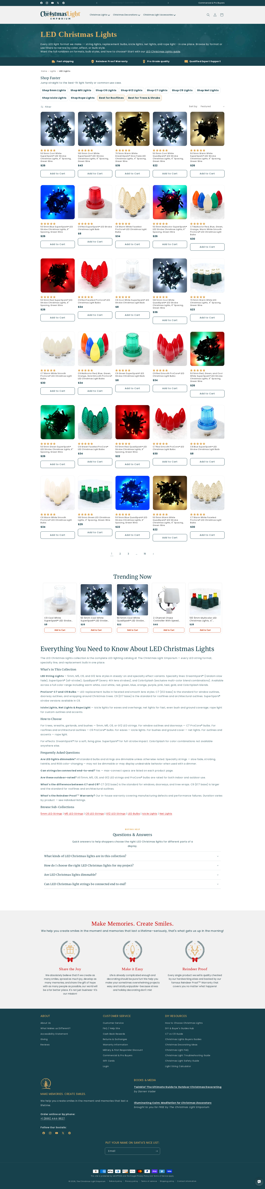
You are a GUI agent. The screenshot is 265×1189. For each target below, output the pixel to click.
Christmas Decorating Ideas (181, 1044)
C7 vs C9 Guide (174, 1033)
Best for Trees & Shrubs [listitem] (144, 98)
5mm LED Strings (51, 813)
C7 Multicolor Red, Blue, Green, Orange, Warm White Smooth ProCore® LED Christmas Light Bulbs (206, 231)
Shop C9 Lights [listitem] (182, 90)
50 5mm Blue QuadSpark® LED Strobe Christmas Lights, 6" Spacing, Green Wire (131, 520)
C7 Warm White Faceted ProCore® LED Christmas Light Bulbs (205, 520)
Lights (53, 71)
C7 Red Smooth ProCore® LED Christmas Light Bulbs (168, 448)
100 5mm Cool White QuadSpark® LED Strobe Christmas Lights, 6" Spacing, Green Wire (168, 304)
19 (145, 553)
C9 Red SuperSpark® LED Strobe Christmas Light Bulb (95, 228)
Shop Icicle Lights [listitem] (54, 98)
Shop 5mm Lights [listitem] (54, 90)
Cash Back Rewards (114, 1033)
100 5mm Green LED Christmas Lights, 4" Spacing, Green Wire (94, 518)
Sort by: (193, 106)
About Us (45, 1023)
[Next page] (153, 554)
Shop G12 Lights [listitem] (131, 90)
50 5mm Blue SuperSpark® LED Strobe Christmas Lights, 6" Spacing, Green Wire (56, 229)
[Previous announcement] (96, 3)
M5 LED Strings (73, 813)
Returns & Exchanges (115, 1039)
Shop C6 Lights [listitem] (106, 90)
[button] (208, 15)
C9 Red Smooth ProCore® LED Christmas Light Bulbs (168, 374)
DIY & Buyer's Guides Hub (179, 1028)
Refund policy (115, 1181)
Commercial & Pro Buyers (117, 1055)
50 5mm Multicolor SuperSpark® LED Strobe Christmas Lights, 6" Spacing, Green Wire (170, 229)
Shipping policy (167, 1181)
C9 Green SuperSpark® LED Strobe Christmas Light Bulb (130, 374)
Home (44, 71)
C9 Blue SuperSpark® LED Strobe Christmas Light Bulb (205, 448)
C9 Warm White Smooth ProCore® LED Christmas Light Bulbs (56, 520)
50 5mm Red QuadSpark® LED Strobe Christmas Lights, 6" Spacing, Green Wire (131, 449)
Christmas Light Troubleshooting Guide (187, 1055)
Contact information (186, 1181)
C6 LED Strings (94, 813)
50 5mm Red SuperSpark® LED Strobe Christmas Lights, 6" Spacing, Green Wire (56, 303)
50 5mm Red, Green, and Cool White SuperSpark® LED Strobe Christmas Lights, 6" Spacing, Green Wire (206, 377)
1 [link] (111, 553)
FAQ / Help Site (111, 1028)
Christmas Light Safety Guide (182, 1060)
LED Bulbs (134, 813)
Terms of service (149, 1181)
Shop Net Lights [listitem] (208, 90)
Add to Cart (59, 630)
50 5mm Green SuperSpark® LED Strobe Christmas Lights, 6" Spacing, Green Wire (56, 449)
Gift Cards (109, 1060)
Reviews (45, 1044)
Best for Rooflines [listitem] (111, 98)
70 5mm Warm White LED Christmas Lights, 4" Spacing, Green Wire (205, 303)
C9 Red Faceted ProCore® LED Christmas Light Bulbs (94, 301)
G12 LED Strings (115, 813)
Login (106, 1066)
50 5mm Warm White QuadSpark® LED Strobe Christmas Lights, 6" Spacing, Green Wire (168, 521)
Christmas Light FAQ (176, 1050)
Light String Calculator (178, 1066)
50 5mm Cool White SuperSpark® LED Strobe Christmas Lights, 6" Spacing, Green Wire (55, 157)
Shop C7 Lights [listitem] (157, 90)
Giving (44, 1039)
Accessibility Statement (54, 1033)
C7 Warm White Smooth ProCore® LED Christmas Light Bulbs (56, 376)
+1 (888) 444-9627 (52, 1118)
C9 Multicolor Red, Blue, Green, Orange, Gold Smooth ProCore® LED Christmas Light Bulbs (95, 376)
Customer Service (113, 1023)
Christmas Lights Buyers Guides (183, 1039)
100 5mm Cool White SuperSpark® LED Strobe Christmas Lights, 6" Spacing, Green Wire (93, 157)
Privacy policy (131, 1181)
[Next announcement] (168, 3)
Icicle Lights (149, 813)
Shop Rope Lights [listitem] (83, 98)
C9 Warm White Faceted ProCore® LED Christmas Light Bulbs (131, 229)
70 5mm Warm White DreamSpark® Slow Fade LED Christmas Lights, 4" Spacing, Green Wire (130, 157)
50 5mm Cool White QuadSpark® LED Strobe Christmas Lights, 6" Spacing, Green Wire (168, 157)
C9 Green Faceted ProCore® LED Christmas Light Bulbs (93, 448)
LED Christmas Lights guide (163, 51)
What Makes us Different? (55, 1028)
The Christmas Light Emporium (91, 1181)
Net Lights (165, 813)
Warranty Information (115, 1044)
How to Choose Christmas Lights (184, 1023)
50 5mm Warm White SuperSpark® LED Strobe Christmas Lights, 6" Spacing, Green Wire (205, 157)
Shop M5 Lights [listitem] (81, 90)
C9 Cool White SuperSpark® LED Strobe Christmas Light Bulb (132, 301)
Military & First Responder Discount (123, 1050)
